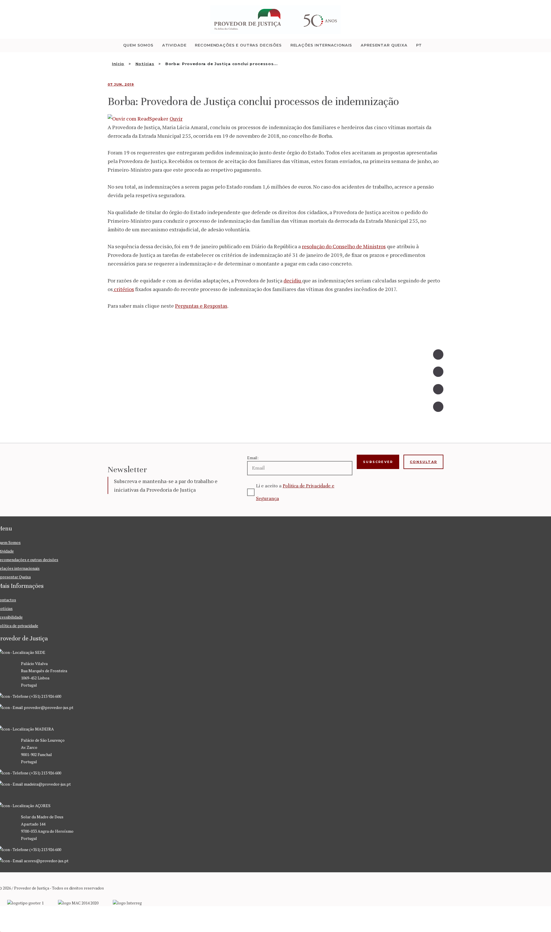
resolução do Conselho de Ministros (344, 246)
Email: (253, 457)
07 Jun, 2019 (121, 84)
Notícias (144, 63)
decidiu (293, 280)
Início (118, 63)
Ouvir (176, 118)
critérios (123, 289)
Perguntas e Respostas (201, 305)
